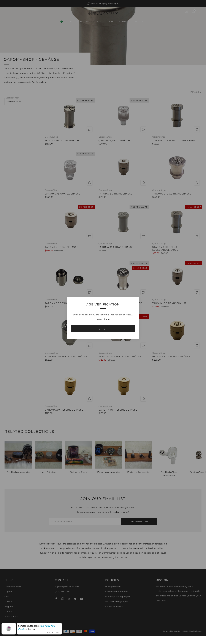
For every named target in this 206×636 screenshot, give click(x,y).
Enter (103, 328)
